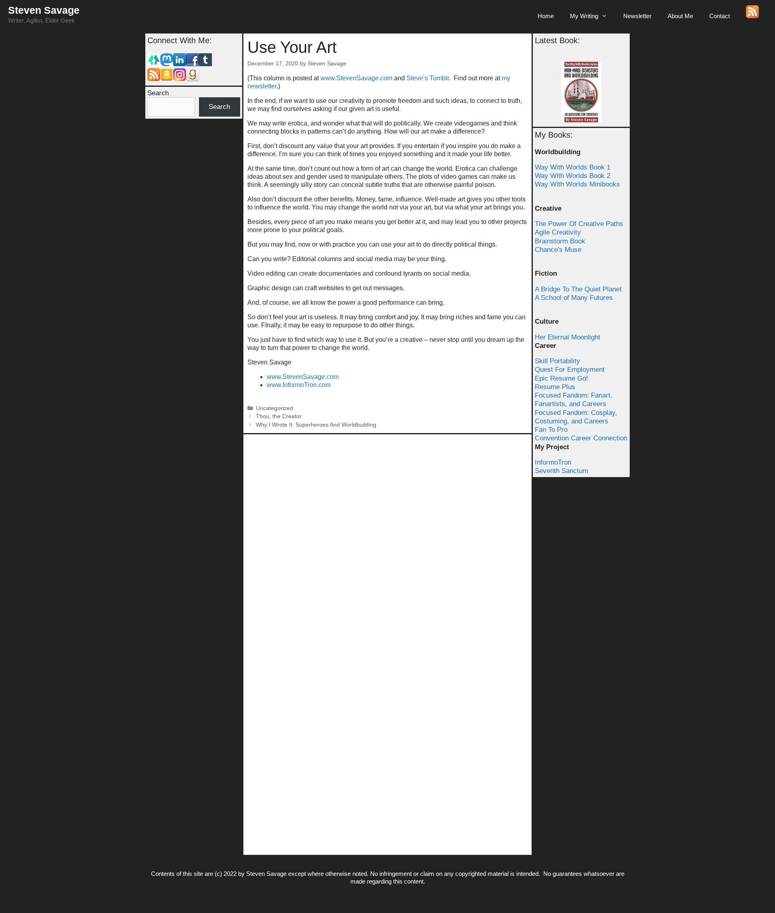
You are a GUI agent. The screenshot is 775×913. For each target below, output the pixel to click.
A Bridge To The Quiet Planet (578, 289)
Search (158, 93)
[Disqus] (387, 539)
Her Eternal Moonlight (567, 337)
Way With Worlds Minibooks (577, 184)
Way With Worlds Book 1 (572, 167)
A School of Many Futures (574, 298)
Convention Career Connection (581, 438)
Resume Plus (555, 387)
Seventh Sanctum (561, 471)
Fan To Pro (551, 429)
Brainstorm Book (560, 241)
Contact (719, 16)
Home (546, 16)
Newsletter (637, 16)
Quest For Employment (570, 369)
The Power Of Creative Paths (579, 224)
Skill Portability (557, 361)
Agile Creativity (558, 232)
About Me (680, 16)
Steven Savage (44, 10)
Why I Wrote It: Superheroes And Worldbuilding (316, 425)
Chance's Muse (558, 249)
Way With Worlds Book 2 (572, 176)
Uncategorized (274, 408)
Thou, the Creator (279, 416)
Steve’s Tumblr (427, 78)
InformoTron (553, 462)
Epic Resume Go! (561, 378)
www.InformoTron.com (299, 384)
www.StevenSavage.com (357, 78)
